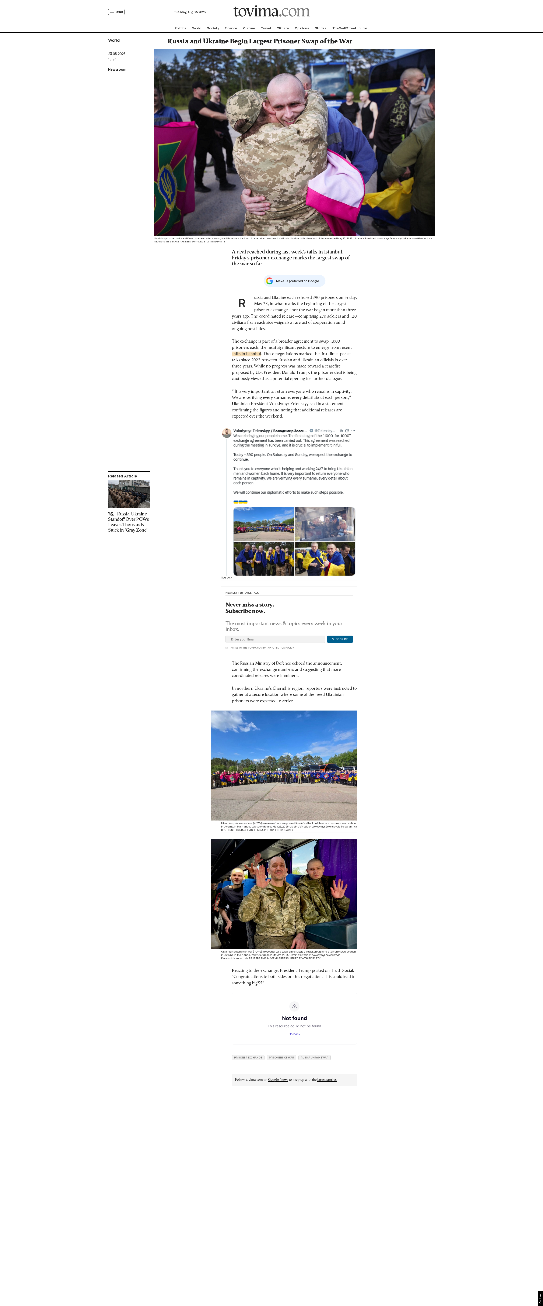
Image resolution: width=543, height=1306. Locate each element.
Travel (266, 28)
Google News (278, 1079)
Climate (283, 28)
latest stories (326, 1079)
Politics (180, 28)
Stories (320, 28)
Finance (231, 28)
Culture (249, 28)
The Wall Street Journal (350, 28)
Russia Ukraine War (314, 1057)
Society (213, 28)
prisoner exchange (248, 1057)
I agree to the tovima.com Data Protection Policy (238, 647)
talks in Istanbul (246, 354)
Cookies (540, 1298)
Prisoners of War (281, 1057)
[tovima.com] (271, 12)
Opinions (302, 28)
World (196, 28)
